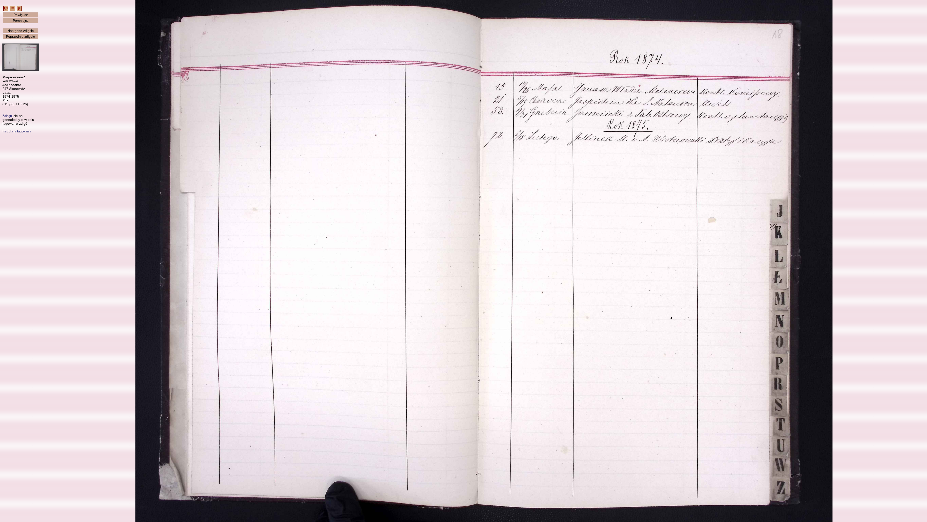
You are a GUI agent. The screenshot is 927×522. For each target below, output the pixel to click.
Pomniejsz (20, 20)
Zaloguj (7, 116)
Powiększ (21, 15)
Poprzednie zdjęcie (20, 36)
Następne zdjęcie (20, 31)
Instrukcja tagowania (16, 131)
